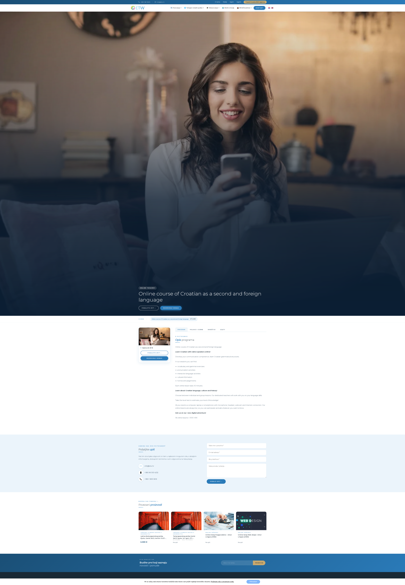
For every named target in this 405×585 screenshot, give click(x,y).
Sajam (232, 2)
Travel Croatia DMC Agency (255, 2)
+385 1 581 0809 (145, 2)
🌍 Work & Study (228, 8)
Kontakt (259, 8)
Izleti (222, 329)
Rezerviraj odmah (171, 308)
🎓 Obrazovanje (212, 8)
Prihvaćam (253, 582)
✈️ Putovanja (175, 8)
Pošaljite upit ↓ (149, 308)
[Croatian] (269, 8)
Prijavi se (259, 563)
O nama (217, 2)
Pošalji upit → (216, 481)
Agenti (239, 2)
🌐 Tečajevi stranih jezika (193, 8)
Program (181, 329)
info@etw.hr (161, 2)
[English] (272, 8)
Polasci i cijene (196, 329)
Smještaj (212, 329)
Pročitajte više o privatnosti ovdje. (222, 582)
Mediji (225, 2)
